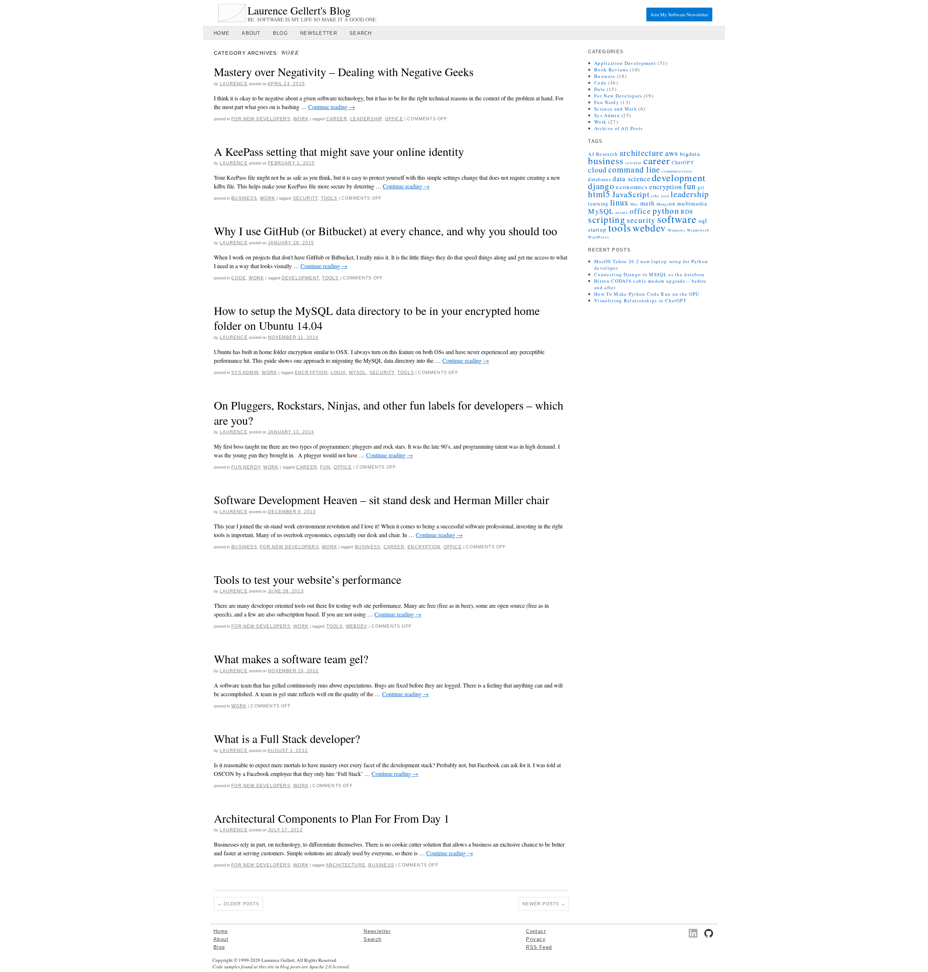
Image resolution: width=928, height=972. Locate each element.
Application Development (625, 63)
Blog (280, 33)
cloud (597, 170)
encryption (311, 372)
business (368, 546)
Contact (536, 931)
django (601, 186)
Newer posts (544, 903)
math (647, 203)
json (665, 195)
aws (672, 153)
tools (329, 198)
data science (631, 178)
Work (300, 118)
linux (338, 372)
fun (325, 467)
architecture (345, 865)
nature (622, 212)
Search (360, 33)
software (677, 219)
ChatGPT (683, 162)
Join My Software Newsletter (679, 14)
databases (599, 179)
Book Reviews (611, 69)
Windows (676, 230)
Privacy (536, 939)
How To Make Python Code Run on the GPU (646, 294)
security (305, 198)
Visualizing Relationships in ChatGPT (640, 300)
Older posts (239, 903)
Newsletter (318, 33)
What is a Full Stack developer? (287, 738)
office (394, 118)
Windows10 (698, 230)
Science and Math (615, 108)
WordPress (598, 237)
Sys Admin (245, 372)
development (300, 278)
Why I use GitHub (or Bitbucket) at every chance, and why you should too (385, 230)
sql (703, 220)
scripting (606, 219)
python (665, 210)
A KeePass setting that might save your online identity (339, 151)
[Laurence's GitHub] (708, 933)
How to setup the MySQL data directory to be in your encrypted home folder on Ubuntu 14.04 (377, 318)
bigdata (690, 153)
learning (598, 203)
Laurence (234, 83)
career (336, 118)
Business (244, 198)
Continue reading (331, 107)
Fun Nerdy (245, 467)
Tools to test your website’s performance (307, 579)
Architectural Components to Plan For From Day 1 (332, 818)
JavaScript (631, 194)
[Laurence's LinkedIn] (693, 933)
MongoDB (666, 204)
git (700, 187)
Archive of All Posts (618, 128)
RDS (687, 211)
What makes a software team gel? (291, 658)
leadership (366, 118)
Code (238, 278)
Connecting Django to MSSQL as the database (649, 274)
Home (221, 33)
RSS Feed (539, 947)
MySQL (357, 372)
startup (597, 229)
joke (655, 195)
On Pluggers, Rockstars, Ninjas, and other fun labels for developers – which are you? (388, 412)
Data (599, 89)
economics (632, 187)
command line (634, 169)
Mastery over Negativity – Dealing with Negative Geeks (343, 71)
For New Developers (260, 118)
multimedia (692, 203)
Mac (634, 204)
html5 (599, 194)
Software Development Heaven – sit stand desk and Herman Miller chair (381, 499)
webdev (356, 626)
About (251, 33)
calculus (633, 162)
